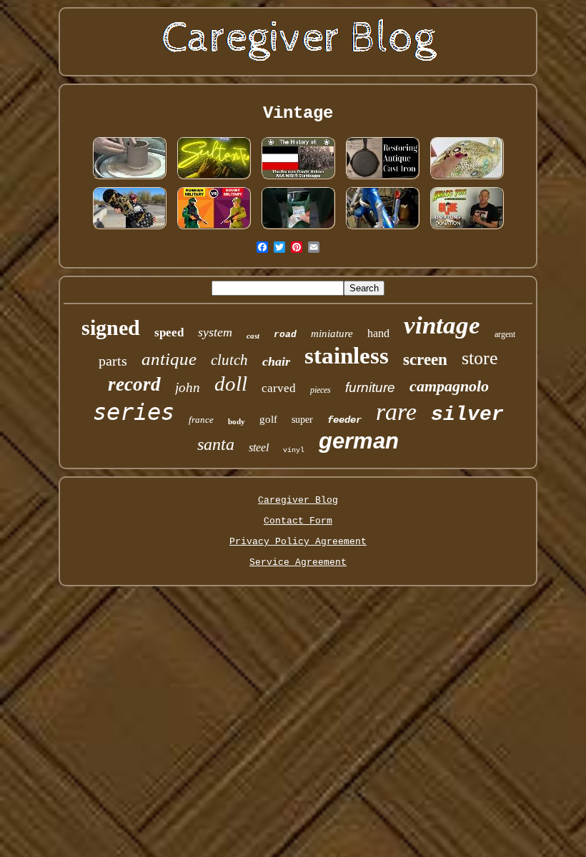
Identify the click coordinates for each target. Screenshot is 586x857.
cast (253, 335)
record (134, 384)
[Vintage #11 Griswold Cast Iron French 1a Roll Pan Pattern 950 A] (382, 179)
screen (425, 360)
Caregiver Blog (298, 500)
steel (259, 447)
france (201, 419)
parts (113, 361)
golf (268, 419)
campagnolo (449, 386)
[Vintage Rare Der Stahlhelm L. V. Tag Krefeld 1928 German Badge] (298, 179)
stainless (346, 356)
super (302, 419)
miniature (332, 333)
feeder (344, 420)
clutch (229, 360)
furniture (370, 387)
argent (505, 334)
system (215, 332)
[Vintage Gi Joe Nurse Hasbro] (466, 229)
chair (276, 361)
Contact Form (298, 521)
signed (110, 327)
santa (215, 444)
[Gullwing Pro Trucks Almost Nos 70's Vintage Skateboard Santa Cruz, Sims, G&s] (129, 229)
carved (279, 388)
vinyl (293, 450)
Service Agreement (298, 562)
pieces (320, 390)
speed (169, 332)
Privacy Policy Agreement (298, 541)
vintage (442, 325)
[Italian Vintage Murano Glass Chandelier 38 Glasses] (466, 179)
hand (378, 333)
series (133, 412)
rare (396, 412)
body (236, 421)
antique (169, 359)
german (359, 440)
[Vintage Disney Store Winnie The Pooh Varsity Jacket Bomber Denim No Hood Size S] (298, 229)
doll (230, 383)
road (285, 334)
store (480, 358)
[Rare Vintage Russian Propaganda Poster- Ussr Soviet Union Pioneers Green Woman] (213, 229)
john (187, 387)
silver (467, 415)
